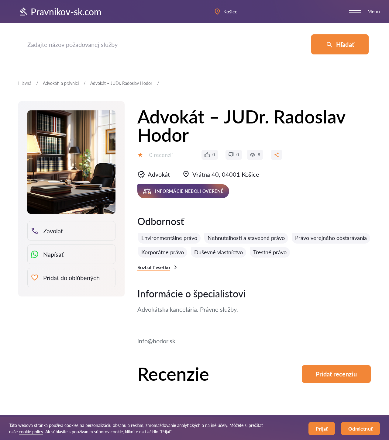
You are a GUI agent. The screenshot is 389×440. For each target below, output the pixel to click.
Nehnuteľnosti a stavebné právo (246, 237)
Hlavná (24, 83)
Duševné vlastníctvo (218, 252)
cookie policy (31, 431)
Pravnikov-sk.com (66, 11)
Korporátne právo (162, 252)
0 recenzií (161, 154)
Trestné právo (270, 252)
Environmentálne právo (169, 237)
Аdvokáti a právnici (61, 83)
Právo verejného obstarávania (331, 237)
